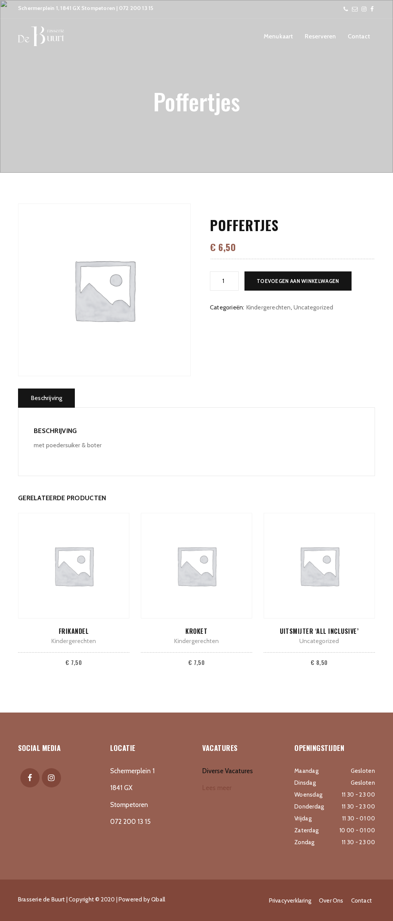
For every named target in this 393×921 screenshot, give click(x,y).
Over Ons (331, 900)
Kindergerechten (268, 307)
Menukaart (278, 36)
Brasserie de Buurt (41, 899)
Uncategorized (314, 307)
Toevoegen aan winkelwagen (298, 281)
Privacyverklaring (290, 900)
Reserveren (320, 36)
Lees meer (216, 788)
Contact (359, 36)
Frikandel (74, 631)
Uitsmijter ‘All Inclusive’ (319, 631)
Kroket (196, 631)
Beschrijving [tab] (46, 398)
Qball (158, 899)
